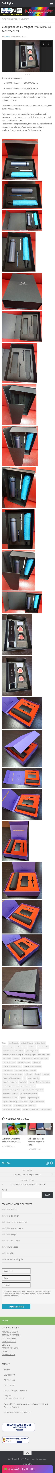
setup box (32, 1105)
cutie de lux (36, 1062)
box (48, 1055)
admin (7, 36)
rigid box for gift (33, 1098)
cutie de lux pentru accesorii (12, 1066)
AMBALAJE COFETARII (11, 1335)
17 (38, 71)
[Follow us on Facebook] (51, 1163)
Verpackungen (46, 1109)
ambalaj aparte (14, 1043)
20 (44, 71)
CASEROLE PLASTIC (10, 1348)
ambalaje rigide (30, 1055)
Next (49, 44)
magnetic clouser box (10, 1082)
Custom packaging (9, 1062)
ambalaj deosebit (27, 1043)
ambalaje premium (32, 1051)
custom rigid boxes (24, 1062)
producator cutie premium (29, 1094)
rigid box (22, 1098)
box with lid (7, 1058)
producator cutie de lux (10, 1094)
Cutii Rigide (7, 3)
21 (46, 71)
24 (25, 74)
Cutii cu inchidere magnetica (15, 19)
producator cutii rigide (10, 1098)
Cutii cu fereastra (11, 1209)
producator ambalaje (28, 1086)
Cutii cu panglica (10, 1234)
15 (34, 71)
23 (51, 71)
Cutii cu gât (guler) (11, 1216)
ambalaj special (21, 1047)
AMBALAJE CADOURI (10, 1332)
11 (25, 71)
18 (40, 71)
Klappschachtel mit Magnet (12, 1078)
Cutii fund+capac (11, 1247)
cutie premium (8, 1070)
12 (27, 71)
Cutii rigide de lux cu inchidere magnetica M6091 (36, 1142)
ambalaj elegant (8, 1047)
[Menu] (51, 3)
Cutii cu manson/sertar (13, 1228)
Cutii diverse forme (12, 1240)
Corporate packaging (41, 1058)
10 (23, 71)
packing (31, 1082)
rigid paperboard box (37, 1101)
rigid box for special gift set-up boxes (15, 1101)
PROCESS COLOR (9, 1341)
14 (31, 71)
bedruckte (41, 1055)
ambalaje (32, 1047)
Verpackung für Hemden (31, 1109)
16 (36, 71)
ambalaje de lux (43, 1047)
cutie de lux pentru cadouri (32, 1066)
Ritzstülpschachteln (20, 1105)
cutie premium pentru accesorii (25, 1070)
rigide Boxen (7, 1105)
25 (27, 74)
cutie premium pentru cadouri (12, 1074)
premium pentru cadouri (11, 1086)
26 (29, 74)
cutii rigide (28, 1074)
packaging (22, 1082)
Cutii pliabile (9, 1253)
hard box (46, 1074)
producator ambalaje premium (33, 1090)
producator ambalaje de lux (12, 1090)
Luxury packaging (33, 1078)
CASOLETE (6, 1351)
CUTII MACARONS (9, 1338)
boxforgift (16, 1058)
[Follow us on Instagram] (47, 1163)
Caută (4, 1190)
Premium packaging (43, 1082)
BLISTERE (6, 1345)
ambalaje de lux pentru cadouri (13, 1051)
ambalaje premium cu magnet (13, 1055)
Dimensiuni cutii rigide (13, 1259)
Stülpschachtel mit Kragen (11, 1109)
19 (42, 71)
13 (29, 71)
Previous (43, 44)
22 (49, 71)
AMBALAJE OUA (8, 1354)
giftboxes (37, 1074)
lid (24, 1078)
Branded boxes (27, 1058)
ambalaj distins (40, 1043)
